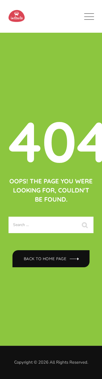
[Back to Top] (90, 369)
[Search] (85, 225)
